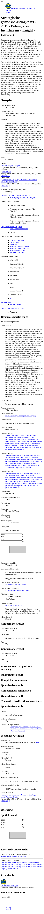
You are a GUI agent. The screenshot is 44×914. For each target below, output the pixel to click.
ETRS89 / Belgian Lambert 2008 (17, 590)
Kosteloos (13, 244)
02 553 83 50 (5, 176)
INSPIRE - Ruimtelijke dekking (12, 308)
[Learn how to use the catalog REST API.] (5, 911)
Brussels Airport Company (11, 165)
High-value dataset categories (11, 227)
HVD (12, 298)
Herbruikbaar (14, 242)
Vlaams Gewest (15, 304)
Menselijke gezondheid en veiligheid (23, 198)
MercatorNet (6, 172)
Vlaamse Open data (17, 252)
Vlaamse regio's (6, 302)
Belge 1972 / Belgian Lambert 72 (17, 584)
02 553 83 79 (5, 186)
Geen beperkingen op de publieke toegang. (20, 416)
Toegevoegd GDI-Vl (17, 250)
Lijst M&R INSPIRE (17, 240)
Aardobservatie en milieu (19, 229)
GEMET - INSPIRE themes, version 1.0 (15, 196)
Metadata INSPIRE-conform (20, 248)
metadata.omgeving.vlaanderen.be (23, 8)
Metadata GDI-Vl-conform (19, 246)
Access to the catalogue (9, 886)
